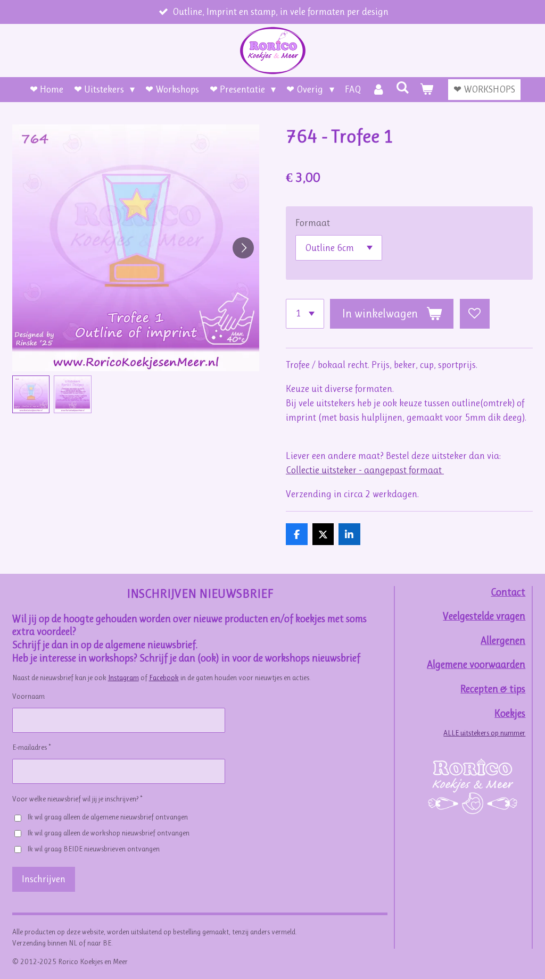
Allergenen (503, 640)
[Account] (379, 89)
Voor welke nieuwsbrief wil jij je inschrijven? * (77, 798)
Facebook (164, 677)
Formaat (312, 222)
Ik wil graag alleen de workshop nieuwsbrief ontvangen (108, 833)
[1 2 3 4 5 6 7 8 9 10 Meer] (305, 314)
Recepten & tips (492, 689)
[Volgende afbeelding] (243, 247)
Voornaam (28, 696)
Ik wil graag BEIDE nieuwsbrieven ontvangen (93, 848)
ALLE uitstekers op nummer (484, 733)
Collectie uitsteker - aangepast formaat (365, 470)
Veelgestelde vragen (484, 616)
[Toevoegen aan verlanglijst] (475, 314)
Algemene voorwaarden (476, 664)
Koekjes (509, 713)
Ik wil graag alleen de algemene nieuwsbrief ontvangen (107, 817)
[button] (31, 394)
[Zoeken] (403, 87)
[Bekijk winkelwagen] (427, 89)
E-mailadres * (31, 747)
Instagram (123, 677)
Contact (508, 592)
